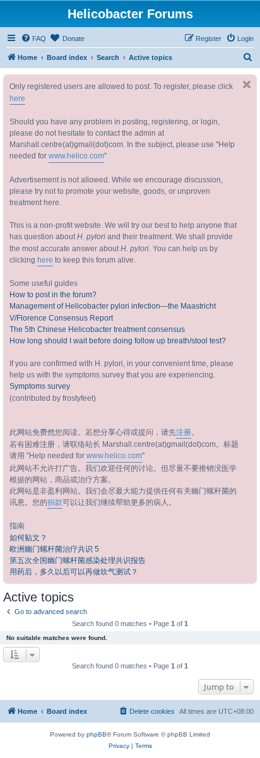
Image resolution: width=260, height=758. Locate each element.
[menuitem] (33, 38)
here (17, 98)
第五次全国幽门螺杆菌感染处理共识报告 (77, 560)
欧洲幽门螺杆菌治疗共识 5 (54, 549)
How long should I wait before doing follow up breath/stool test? (117, 340)
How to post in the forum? (53, 294)
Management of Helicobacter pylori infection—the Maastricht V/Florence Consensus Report (112, 312)
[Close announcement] (247, 84)
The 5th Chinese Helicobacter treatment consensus (97, 329)
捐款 (54, 502)
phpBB (96, 734)
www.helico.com (76, 155)
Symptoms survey (39, 386)
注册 (183, 432)
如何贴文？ (28, 537)
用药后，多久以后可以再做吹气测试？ (73, 571)
